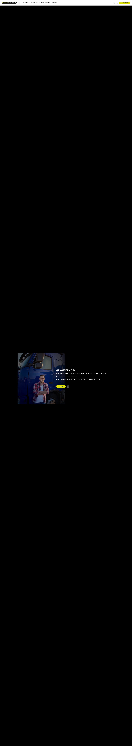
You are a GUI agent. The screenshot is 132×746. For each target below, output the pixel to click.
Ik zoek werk (34, 3)
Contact (54, 3)
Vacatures (25, 3)
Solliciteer (61, 386)
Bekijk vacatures (124, 3)
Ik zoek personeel (46, 3)
